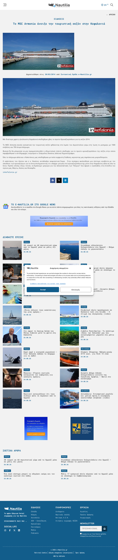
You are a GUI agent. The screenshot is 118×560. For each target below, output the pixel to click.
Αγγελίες (84, 511)
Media (33, 530)
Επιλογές (76, 289)
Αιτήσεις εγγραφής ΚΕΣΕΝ (66, 521)
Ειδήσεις (59, 18)
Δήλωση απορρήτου (55, 553)
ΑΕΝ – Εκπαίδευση (38, 521)
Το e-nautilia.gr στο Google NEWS (33, 204)
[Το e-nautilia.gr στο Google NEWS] (6, 206)
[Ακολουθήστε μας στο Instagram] (5, 530)
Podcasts (35, 533)
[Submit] (104, 528)
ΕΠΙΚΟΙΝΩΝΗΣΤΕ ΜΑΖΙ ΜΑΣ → (15, 521)
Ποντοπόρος (35, 527)
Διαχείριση (68, 553)
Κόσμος (34, 514)
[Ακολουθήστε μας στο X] (14, 530)
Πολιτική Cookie (40, 553)
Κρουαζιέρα (35, 524)
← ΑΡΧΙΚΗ (110, 14)
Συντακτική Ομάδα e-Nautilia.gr (76, 74)
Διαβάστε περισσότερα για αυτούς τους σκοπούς (48, 283)
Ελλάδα (34, 511)
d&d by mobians (59, 556)
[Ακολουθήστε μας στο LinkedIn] (19, 530)
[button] (90, 268)
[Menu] (5, 5)
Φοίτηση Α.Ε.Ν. (62, 517)
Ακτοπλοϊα (35, 517)
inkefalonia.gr (10, 172)
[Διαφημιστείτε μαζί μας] (59, 221)
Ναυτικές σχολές (63, 514)
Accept (43, 290)
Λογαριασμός (85, 517)
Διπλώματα (60, 511)
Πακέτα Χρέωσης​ (86, 514)
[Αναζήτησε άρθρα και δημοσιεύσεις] (111, 4)
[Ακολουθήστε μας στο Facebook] (10, 530)
